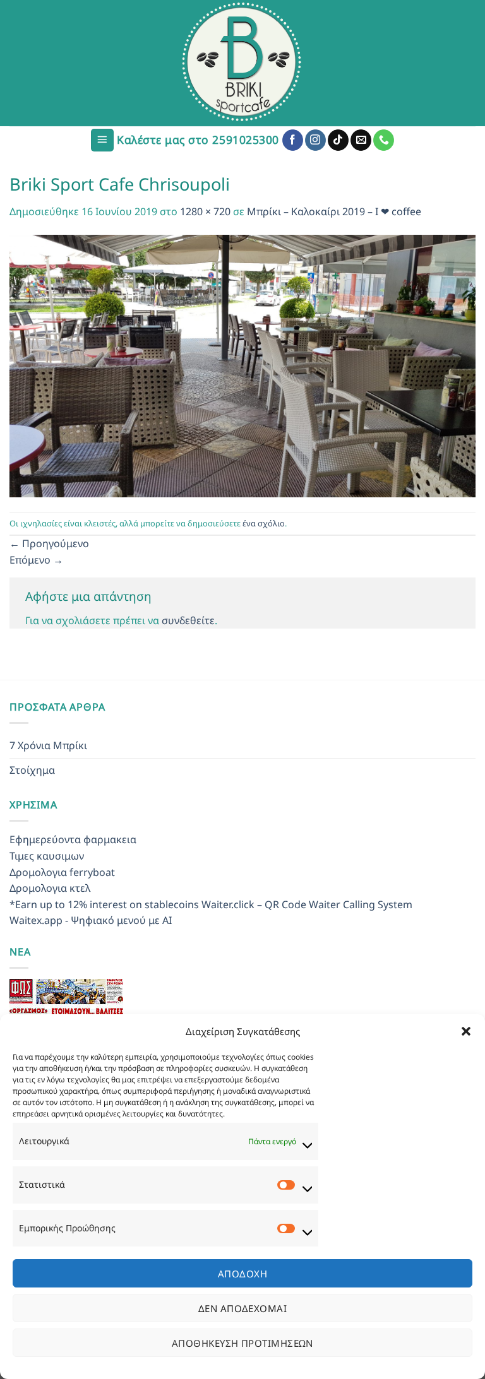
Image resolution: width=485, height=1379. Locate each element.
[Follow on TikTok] (338, 140)
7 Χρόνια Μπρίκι (48, 745)
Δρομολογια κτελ (49, 888)
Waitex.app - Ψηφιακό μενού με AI (90, 920)
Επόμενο (36, 560)
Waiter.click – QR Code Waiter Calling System (306, 904)
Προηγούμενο (49, 543)
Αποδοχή (242, 1273)
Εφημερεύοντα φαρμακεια (72, 839)
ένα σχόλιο (263, 523)
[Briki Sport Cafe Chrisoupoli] (242, 365)
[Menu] (102, 140)
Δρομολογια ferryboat (62, 872)
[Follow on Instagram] (315, 140)
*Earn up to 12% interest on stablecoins (104, 904)
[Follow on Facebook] (292, 140)
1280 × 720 (205, 211)
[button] (466, 1031)
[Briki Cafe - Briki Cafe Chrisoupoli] (242, 63)
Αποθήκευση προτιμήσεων (242, 1343)
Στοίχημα (32, 770)
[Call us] (383, 140)
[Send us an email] (360, 140)
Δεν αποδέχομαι (242, 1308)
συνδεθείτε (188, 620)
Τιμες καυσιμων (46, 856)
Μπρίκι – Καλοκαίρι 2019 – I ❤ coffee (334, 211)
